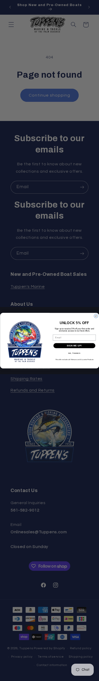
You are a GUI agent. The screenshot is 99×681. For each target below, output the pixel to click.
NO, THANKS (74, 353)
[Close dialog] (96, 316)
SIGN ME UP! (74, 345)
